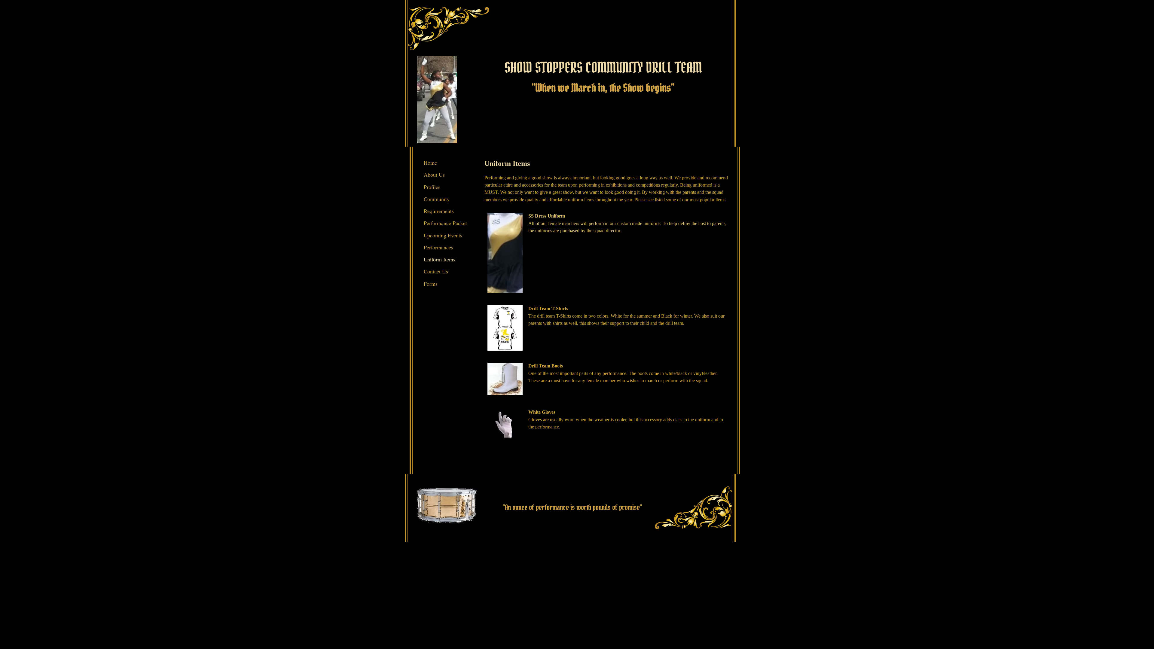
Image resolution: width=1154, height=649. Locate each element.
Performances (438, 247)
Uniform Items (439, 259)
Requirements (439, 211)
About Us (434, 174)
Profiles (432, 186)
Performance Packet (445, 223)
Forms (431, 283)
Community (437, 199)
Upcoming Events (443, 235)
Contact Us (436, 271)
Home (430, 162)
